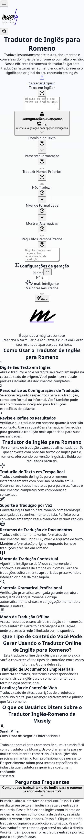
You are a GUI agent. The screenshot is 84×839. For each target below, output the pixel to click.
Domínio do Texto (42, 138)
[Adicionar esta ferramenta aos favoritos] (4, 31)
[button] (42, 199)
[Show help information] (42, 93)
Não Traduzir (42, 187)
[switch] (42, 168)
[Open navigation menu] (4, 3)
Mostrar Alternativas (42, 223)
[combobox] (42, 150)
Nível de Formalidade (42, 205)
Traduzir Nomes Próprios (42, 171)
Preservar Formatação (42, 156)
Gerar (44, 299)
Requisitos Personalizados (42, 239)
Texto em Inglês (42, 87)
